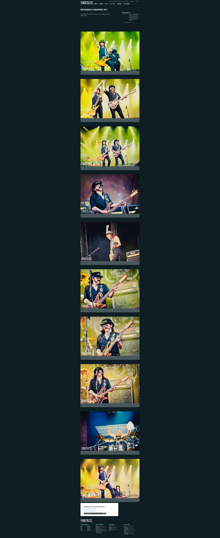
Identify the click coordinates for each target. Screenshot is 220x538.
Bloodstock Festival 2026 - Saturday (89, 509)
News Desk (101, 531)
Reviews (119, 4)
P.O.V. (81, 529)
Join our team (132, 1)
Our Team (88, 528)
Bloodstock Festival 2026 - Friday (89, 511)
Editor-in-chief (101, 527)
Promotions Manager (101, 530)
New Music (128, 527)
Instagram (112, 528)
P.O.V (106, 4)
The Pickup (126, 4)
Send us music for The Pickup (123, 1)
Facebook (114, 527)
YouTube (113, 529)
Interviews (88, 527)
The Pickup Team (99, 532)
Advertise (88, 529)
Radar (101, 4)
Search (105, 513)
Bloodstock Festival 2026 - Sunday (89, 508)
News (96, 4)
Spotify (112, 530)
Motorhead (87, 14)
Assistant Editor (100, 529)
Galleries (112, 4)
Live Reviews (129, 528)
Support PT (89, 530)
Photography (129, 529)
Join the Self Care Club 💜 (113, 1)
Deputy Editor (101, 528)
